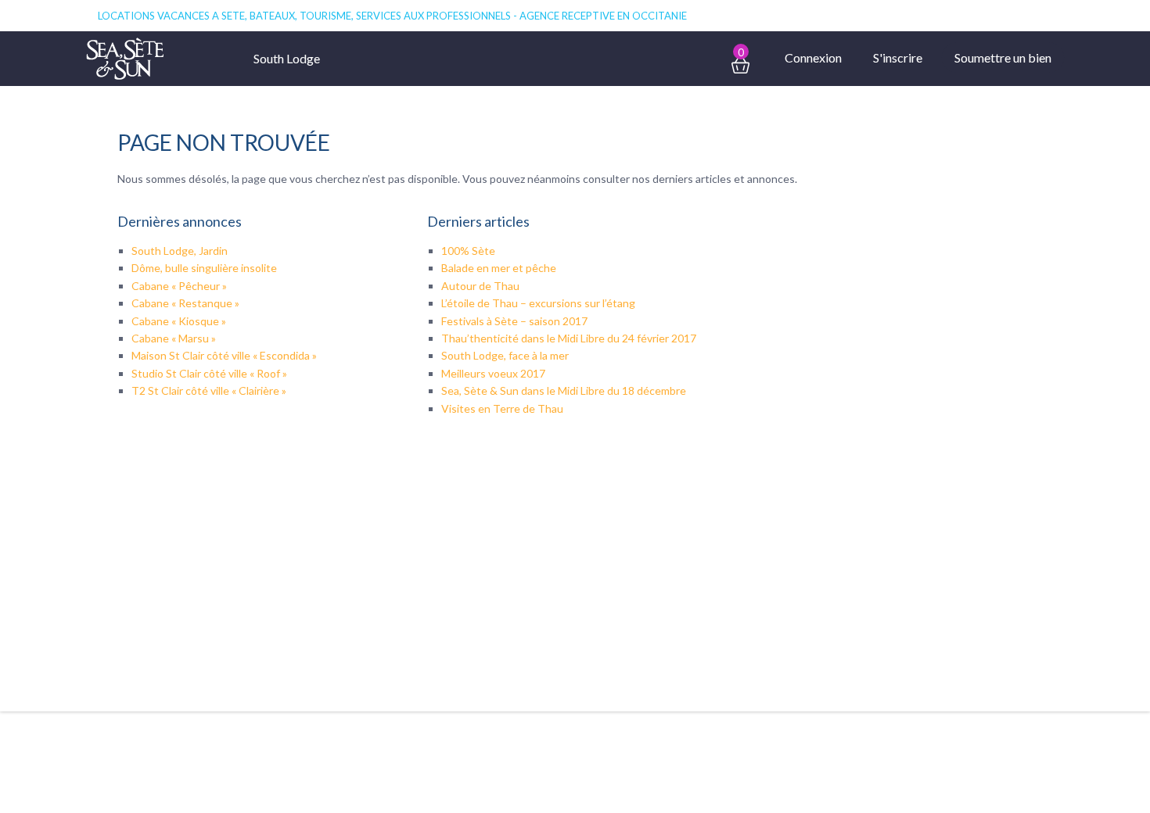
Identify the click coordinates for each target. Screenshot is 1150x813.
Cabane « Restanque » (185, 303)
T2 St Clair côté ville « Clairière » (208, 390)
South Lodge (286, 58)
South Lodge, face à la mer (505, 355)
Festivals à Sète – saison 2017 (514, 321)
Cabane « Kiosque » (178, 321)
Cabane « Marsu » (173, 338)
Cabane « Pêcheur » (179, 285)
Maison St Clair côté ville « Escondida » (224, 355)
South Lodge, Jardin (179, 250)
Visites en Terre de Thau (502, 408)
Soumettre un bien (1002, 57)
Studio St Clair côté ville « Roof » (209, 373)
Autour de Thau (480, 285)
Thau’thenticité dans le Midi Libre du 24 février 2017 (568, 338)
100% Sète (468, 250)
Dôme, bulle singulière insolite (204, 267)
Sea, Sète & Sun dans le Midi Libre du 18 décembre (563, 390)
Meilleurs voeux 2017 (493, 373)
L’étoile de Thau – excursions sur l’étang (538, 303)
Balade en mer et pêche (498, 267)
